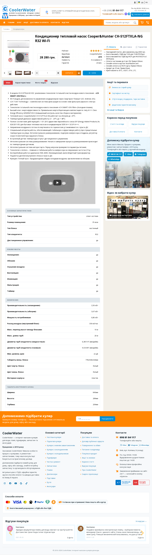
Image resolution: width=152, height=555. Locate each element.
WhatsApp (114, 159)
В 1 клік (92, 73)
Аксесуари (51, 486)
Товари (11, 22)
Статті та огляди (117, 124)
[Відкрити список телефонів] (147, 22)
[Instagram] (4, 483)
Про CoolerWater (89, 470)
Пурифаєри (52, 458)
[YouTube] (15, 483)
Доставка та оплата (39, 22)
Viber (129, 154)
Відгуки (65, 22)
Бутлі (49, 482)
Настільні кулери (54, 437)
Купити (69, 73)
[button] (4, 73)
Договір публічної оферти (93, 441)
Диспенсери (52, 474)
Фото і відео (40, 83)
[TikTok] (26, 483)
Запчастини (52, 466)
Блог (19, 22)
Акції (26, 22)
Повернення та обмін (91, 445)
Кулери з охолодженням (57, 449)
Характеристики (22, 83)
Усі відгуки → (141, 521)
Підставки (51, 478)
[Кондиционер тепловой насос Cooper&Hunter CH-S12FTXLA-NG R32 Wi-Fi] (18, 73)
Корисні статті (88, 462)
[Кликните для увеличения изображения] (18, 51)
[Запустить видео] (57, 182)
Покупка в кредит (89, 453)
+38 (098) (112, 10)
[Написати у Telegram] (129, 14)
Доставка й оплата (117, 132)
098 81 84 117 (116, 154)
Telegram (141, 154)
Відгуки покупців (138, 124)
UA (142, 2)
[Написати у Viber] (126, 14)
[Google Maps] (21, 483)
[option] (70, 12)
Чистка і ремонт (53, 462)
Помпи (49, 470)
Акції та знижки (88, 458)
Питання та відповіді (91, 449)
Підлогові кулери (54, 441)
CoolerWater (23, 12)
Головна (5, 22)
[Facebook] (10, 483)
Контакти (55, 22)
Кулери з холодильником (57, 453)
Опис (8, 83)
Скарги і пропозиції (90, 474)
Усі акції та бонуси (115, 110)
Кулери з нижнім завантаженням (61, 445)
